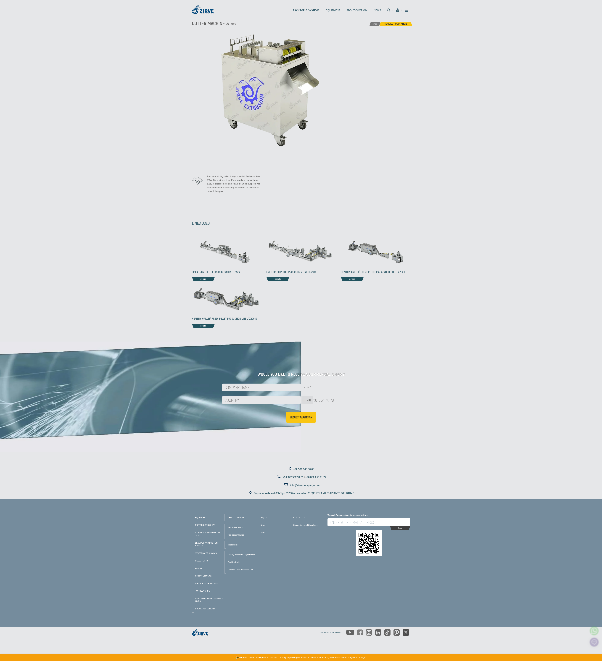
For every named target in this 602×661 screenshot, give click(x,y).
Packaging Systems (306, 10)
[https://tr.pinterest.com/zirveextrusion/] (396, 632)
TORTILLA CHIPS (202, 591)
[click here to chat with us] (594, 641)
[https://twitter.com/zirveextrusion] (406, 632)
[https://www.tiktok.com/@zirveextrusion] (387, 632)
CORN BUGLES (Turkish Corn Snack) (208, 534)
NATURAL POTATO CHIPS (206, 583)
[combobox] (307, 400)
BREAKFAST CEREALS (205, 609)
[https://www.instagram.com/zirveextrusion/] (369, 632)
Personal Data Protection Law (240, 570)
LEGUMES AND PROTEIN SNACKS (206, 544)
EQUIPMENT (200, 517)
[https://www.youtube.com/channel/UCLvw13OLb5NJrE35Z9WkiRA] (350, 632)
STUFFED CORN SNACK (206, 553)
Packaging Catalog (236, 535)
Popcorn (198, 568)
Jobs (263, 533)
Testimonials (233, 545)
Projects (264, 517)
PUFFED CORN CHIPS (205, 525)
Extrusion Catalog (235, 527)
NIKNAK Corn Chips (203, 576)
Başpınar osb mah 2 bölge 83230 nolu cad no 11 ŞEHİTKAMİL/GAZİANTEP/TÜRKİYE (304, 493)
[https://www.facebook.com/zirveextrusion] (360, 632)
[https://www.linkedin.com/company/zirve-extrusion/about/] (378, 632)
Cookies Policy (234, 562)
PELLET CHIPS (202, 561)
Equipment (333, 10)
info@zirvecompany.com (304, 485)
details (203, 279)
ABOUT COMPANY (236, 517)
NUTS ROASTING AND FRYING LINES (208, 599)
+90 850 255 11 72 (315, 477)
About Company (357, 10)
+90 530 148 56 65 (303, 469)
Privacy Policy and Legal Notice (241, 555)
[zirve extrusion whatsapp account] (594, 630)
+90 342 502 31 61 (293, 477)
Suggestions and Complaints (305, 525)
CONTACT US (299, 517)
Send (400, 528)
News (377, 10)
